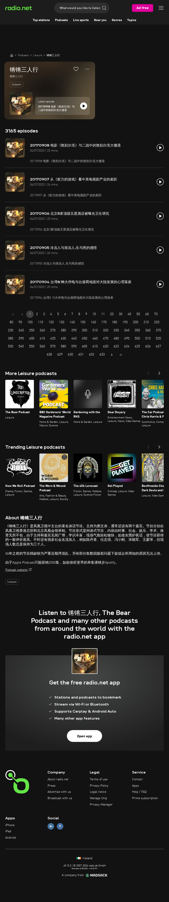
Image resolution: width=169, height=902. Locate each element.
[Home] (11, 55)
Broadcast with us (60, 798)
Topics (131, 20)
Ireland (87, 858)
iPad (8, 831)
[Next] (159, 372)
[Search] (104, 8)
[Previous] (148, 372)
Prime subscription (145, 798)
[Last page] (120, 354)
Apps (135, 785)
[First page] (13, 314)
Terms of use (98, 779)
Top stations (41, 20)
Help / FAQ (139, 791)
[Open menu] (161, 8)
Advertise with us (59, 791)
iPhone (10, 825)
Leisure (16, 84)
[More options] (87, 69)
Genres (117, 20)
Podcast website (16, 570)
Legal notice (98, 791)
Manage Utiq (98, 798)
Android (10, 837)
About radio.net (58, 779)
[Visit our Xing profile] (60, 826)
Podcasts (61, 20)
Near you (100, 20)
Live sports (81, 20)
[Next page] (111, 354)
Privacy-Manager (101, 804)
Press (51, 785)
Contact (137, 779)
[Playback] (83, 105)
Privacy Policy (99, 785)
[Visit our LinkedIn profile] (51, 826)
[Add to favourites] (75, 68)
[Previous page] (22, 314)
